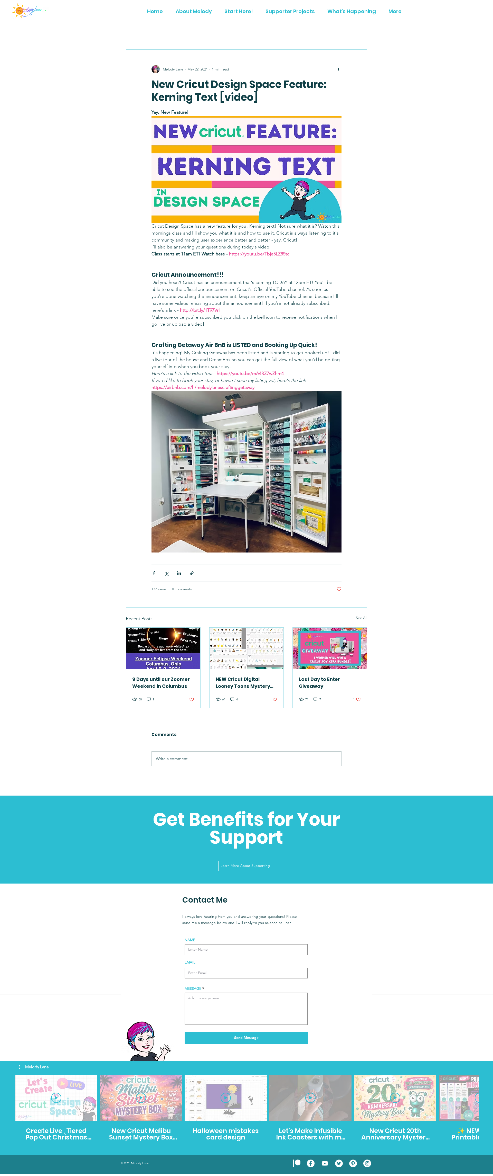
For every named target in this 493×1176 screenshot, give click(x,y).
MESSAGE (193, 988)
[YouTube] (325, 1163)
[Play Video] (56, 1098)
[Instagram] (367, 1163)
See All (361, 618)
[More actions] (338, 69)
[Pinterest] (353, 1163)
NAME (190, 940)
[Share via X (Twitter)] (166, 573)
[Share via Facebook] (153, 573)
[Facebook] (311, 1163)
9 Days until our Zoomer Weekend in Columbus (161, 682)
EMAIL (190, 962)
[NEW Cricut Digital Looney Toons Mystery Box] (247, 648)
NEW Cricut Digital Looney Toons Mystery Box (243, 683)
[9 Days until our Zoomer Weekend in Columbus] (163, 648)
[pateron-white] (296, 1163)
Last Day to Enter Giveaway (319, 682)
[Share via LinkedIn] (179, 573)
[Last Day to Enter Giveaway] (330, 648)
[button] (34, 1067)
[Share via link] (191, 573)
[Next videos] (486, 1097)
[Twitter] (339, 1163)
